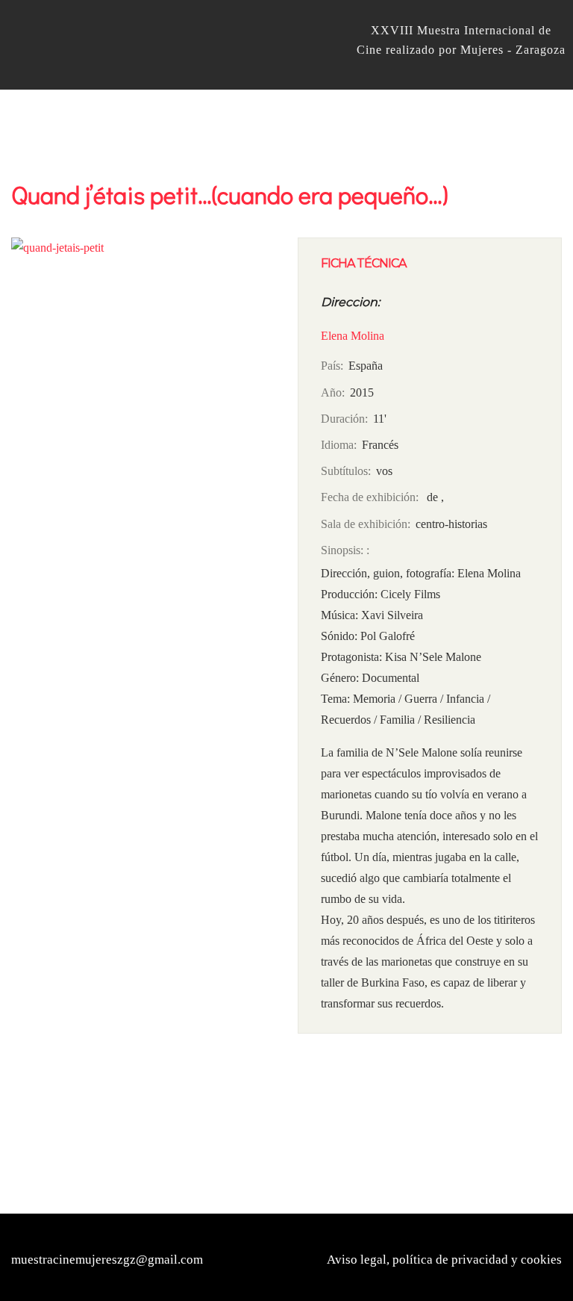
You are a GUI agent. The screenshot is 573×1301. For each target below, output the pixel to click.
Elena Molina (352, 335)
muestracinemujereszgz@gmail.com (107, 1259)
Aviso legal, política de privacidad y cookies (444, 1259)
